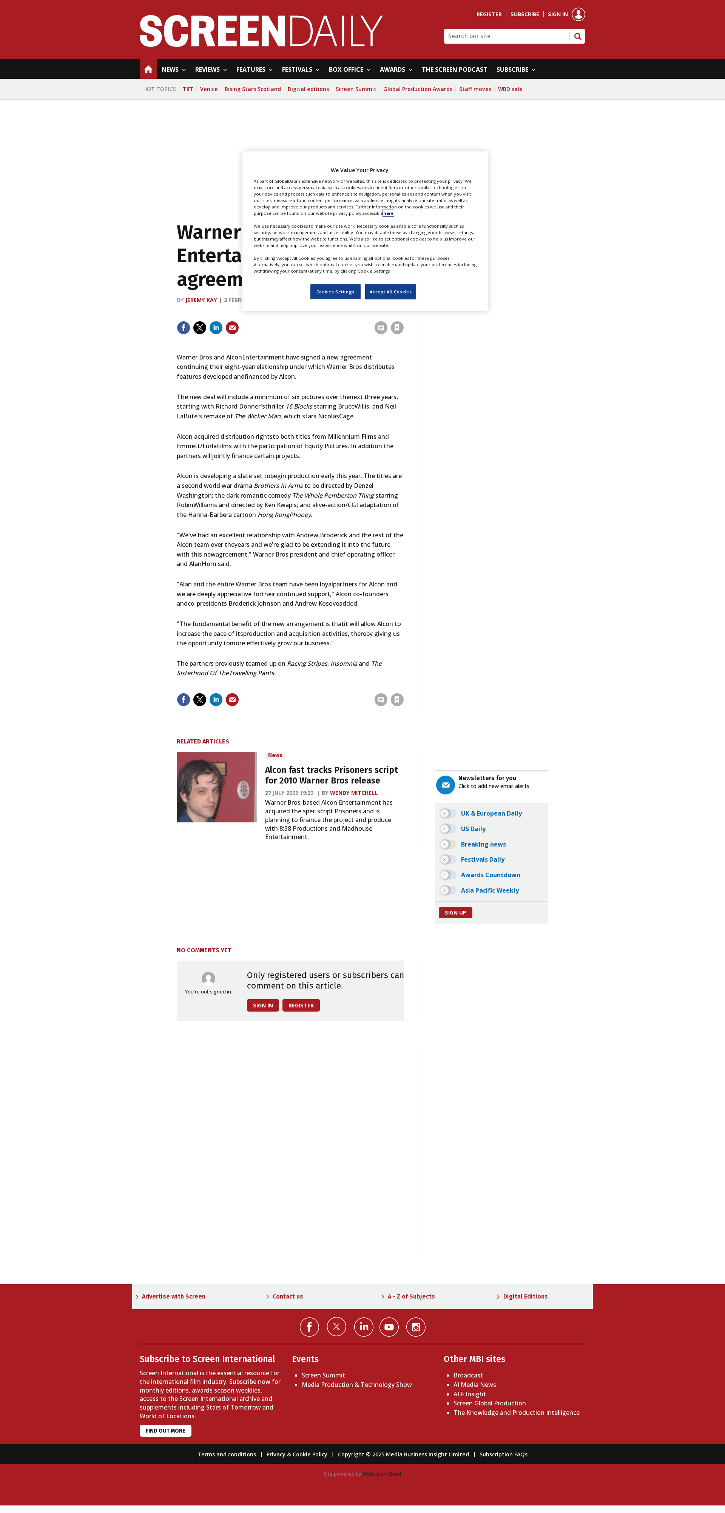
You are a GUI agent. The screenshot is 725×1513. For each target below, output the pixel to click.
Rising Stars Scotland (253, 89)
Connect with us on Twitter (337, 1326)
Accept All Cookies (391, 291)
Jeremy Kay (201, 300)
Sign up (455, 912)
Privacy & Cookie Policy (297, 1454)
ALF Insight (470, 1394)
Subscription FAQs (504, 1454)
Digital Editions (525, 1296)
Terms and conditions (226, 1454)
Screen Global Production (490, 1403)
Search (578, 36)
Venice (209, 89)
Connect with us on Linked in (363, 1327)
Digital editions (308, 89)
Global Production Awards (417, 89)
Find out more (165, 1431)
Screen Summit (356, 89)
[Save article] (397, 328)
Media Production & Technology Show (357, 1384)
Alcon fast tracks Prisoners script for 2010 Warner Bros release (331, 775)
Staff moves (475, 89)
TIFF (188, 89)
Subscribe (525, 14)
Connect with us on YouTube (389, 1327)
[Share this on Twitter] (200, 328)
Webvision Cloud (381, 1473)
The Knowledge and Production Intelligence (517, 1412)
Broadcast (468, 1375)
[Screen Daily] (261, 44)
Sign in (558, 14)
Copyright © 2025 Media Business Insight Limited (403, 1454)
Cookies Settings (335, 291)
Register (489, 14)
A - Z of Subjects (411, 1296)
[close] (403, 312)
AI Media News (475, 1384)
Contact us (288, 1296)
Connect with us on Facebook (309, 1327)
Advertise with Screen (173, 1296)
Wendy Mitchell (354, 792)
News (275, 755)
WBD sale (510, 89)
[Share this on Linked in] (216, 328)
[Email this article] (232, 328)
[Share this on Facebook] (183, 328)
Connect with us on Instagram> (416, 1327)
